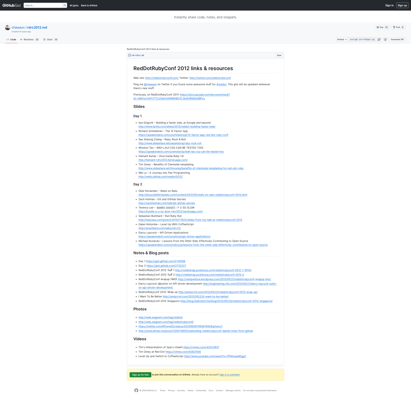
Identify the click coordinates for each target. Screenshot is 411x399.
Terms (162, 390)
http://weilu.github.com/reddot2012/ (161, 176)
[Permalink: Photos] (131, 309)
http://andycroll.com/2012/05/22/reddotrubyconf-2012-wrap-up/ (218, 292)
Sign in (389, 5)
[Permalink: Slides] (131, 106)
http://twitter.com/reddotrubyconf (210, 77)
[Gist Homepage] (12, 5)
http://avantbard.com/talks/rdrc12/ (160, 228)
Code (13, 39)
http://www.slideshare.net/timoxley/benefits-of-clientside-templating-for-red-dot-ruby (191, 168)
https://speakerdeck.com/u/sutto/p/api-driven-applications (174, 236)
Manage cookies (233, 390)
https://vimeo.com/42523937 (201, 347)
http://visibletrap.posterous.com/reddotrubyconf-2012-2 (209, 274)
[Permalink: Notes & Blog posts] (131, 253)
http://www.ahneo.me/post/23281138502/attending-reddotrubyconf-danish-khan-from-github (196, 330)
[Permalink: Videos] (131, 339)
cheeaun (18, 27)
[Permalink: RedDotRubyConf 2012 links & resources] (131, 68)
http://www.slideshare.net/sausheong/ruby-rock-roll (170, 143)
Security (181, 390)
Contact (219, 390)
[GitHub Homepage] (136, 390)
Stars (52, 39)
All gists (74, 5)
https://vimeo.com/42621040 (183, 351)
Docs (211, 390)
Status (190, 390)
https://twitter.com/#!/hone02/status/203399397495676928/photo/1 (181, 326)
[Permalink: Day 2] (131, 184)
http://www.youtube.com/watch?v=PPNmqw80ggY (215, 356)
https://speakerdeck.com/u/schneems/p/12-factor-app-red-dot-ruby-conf (183, 134)
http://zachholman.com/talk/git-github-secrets (167, 203)
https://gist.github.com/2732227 (166, 265)
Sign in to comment (229, 374)
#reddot (221, 84)
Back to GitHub (89, 5)
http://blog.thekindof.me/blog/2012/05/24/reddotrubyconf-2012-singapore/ (226, 301)
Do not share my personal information (260, 390)
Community (201, 390)
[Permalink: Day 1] (131, 116)
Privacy (171, 390)
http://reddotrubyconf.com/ (162, 77)
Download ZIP (397, 39)
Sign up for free (140, 374)
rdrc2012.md (37, 27)
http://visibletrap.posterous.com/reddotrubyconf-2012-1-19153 (213, 270)
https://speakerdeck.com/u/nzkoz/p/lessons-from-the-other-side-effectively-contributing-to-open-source (203, 244)
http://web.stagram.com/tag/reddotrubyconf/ (166, 321)
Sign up (402, 5)
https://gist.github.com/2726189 (165, 261)
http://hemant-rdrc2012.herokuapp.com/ (163, 159)
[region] (205, 212)
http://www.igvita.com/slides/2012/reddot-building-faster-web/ (177, 126)
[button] (379, 39)
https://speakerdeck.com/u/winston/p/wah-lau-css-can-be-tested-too (181, 151)
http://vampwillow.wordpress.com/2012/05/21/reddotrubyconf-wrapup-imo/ (224, 279)
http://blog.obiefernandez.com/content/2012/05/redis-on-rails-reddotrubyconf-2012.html (193, 194)
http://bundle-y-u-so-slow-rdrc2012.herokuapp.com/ (171, 211)
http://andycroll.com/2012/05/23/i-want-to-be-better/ (196, 296)
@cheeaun (150, 84)
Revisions (31, 39)
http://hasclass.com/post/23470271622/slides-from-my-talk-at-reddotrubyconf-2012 (190, 219)
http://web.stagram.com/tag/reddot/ (161, 317)
